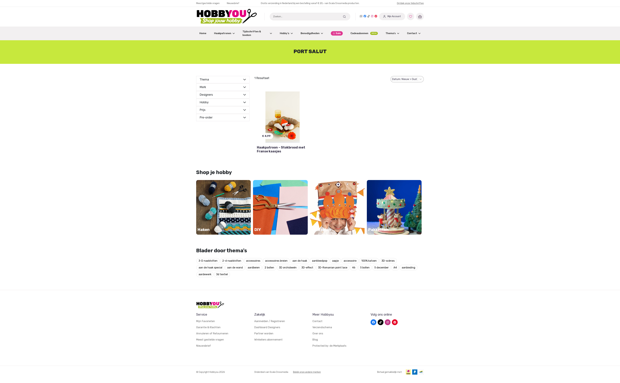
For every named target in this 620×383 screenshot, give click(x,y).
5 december (381, 267)
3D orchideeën (288, 267)
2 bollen (269, 267)
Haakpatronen (222, 33)
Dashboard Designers (267, 327)
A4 (395, 267)
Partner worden (263, 333)
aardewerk (205, 274)
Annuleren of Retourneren (212, 333)
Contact (412, 33)
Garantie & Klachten (208, 327)
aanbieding (408, 267)
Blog (315, 339)
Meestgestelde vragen (208, 3)
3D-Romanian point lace (332, 267)
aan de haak (299, 260)
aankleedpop (319, 260)
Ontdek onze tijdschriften (410, 3)
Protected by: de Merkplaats (329, 345)
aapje (335, 260)
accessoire (350, 260)
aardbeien (254, 267)
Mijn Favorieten (205, 321)
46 (353, 267)
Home (202, 33)
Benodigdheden (310, 33)
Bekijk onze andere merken (307, 372)
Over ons (317, 333)
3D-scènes (388, 260)
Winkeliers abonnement (268, 339)
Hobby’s (284, 33)
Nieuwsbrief (233, 3)
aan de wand (235, 267)
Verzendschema (322, 327)
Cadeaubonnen (364, 33)
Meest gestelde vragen (210, 339)
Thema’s (391, 33)
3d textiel (222, 274)
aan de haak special (210, 267)
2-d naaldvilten (231, 260)
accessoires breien (276, 260)
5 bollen (365, 267)
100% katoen (369, 260)
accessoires (253, 260)
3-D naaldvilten (208, 260)
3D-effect (307, 267)
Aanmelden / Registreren (269, 321)
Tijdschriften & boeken (252, 33)
